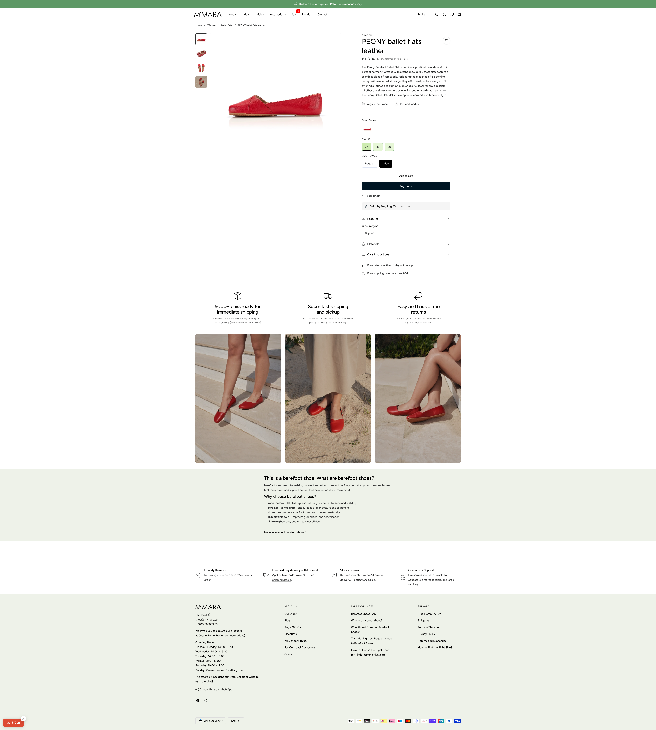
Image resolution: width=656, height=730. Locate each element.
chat (209, 681)
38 (378, 146)
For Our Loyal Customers (299, 647)
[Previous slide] (285, 4)
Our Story (290, 613)
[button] (437, 14)
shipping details (281, 579)
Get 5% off (13, 722)
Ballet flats (226, 25)
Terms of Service (428, 627)
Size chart (373, 195)
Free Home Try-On (429, 613)
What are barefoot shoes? (366, 620)
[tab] (201, 39)
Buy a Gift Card (293, 627)
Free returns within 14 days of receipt (390, 265)
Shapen (367, 35)
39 (389, 146)
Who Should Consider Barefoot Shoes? (370, 629)
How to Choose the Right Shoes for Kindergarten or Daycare (370, 652)
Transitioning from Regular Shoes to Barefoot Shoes (371, 641)
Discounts (290, 634)
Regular (371, 165)
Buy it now (406, 186)
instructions (237, 635)
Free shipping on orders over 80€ (387, 273)
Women (211, 25)
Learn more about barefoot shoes (284, 532)
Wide (386, 163)
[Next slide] (371, 4)
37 (366, 146)
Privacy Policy (426, 634)
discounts (426, 575)
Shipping (423, 620)
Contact (289, 654)
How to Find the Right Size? (435, 647)
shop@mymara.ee (206, 619)
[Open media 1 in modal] (335, 40)
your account (424, 322)
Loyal (380, 59)
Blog (287, 620)
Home (198, 25)
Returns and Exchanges (432, 640)
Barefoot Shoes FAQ (363, 613)
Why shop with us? (296, 640)
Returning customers (217, 575)
